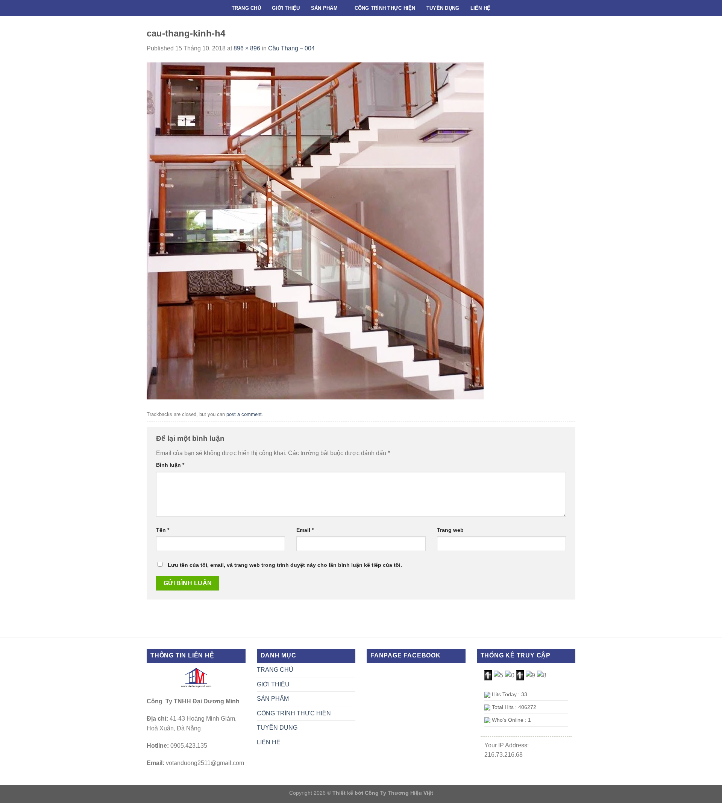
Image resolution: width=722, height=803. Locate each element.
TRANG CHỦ (246, 8)
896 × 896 (247, 48)
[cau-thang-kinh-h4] (315, 230)
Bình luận (170, 465)
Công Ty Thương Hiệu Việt (399, 793)
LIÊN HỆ (480, 8)
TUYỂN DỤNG (443, 8)
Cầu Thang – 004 (291, 48)
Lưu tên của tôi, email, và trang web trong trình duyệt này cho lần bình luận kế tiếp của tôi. (285, 565)
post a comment (244, 414)
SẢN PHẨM (324, 8)
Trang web (450, 530)
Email (305, 530)
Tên (162, 530)
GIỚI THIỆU (286, 8)
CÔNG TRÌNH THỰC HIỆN (385, 8)
